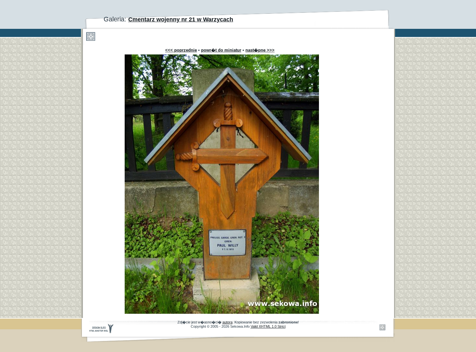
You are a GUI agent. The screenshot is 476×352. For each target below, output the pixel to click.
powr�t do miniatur (221, 50)
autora (227, 322)
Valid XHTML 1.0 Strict (268, 326)
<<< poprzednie (181, 50)
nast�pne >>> (260, 50)
